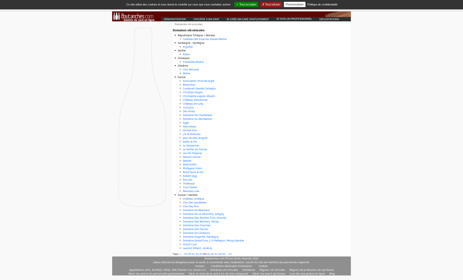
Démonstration (175, 19)
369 (224, 253)
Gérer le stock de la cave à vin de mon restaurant (219, 273)
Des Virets (189, 111)
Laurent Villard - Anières (197, 248)
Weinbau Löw (191, 191)
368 (220, 253)
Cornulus (188, 107)
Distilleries (249, 269)
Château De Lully (193, 103)
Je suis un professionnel (294, 18)
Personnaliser (295, 4)
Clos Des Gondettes (194, 202)
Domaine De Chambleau (197, 115)
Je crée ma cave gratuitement (247, 19)
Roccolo (187, 179)
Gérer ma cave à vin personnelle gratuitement (156, 273)
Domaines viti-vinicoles (224, 269)
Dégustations (329, 19)
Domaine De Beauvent (196, 210)
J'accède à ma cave (206, 19)
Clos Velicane (191, 69)
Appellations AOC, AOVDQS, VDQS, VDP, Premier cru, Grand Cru (168, 269)
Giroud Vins (190, 130)
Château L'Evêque (193, 198)
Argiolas (188, 46)
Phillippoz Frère (192, 168)
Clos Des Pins (191, 206)
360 (190, 253)
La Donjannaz (191, 145)
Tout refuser (272, 4)
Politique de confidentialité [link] (322, 4)
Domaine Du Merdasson (197, 119)
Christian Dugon (193, 92)
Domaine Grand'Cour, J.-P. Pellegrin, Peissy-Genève (213, 240)
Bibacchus (189, 84)
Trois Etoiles (190, 187)
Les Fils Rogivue (192, 153)
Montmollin (190, 164)
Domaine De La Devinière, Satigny (203, 214)
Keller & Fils (190, 141)
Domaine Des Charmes (197, 225)
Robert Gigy (190, 176)
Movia (186, 73)
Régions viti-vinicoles (273, 269)
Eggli (186, 122)
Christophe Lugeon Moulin (199, 96)
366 (212, 253)
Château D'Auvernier (195, 100)
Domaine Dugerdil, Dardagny (200, 236)
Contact (199, 266)
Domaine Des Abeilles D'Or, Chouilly (204, 217)
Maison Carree (192, 157)
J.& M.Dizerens (192, 134)
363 (201, 253)
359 (186, 253)
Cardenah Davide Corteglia (199, 88)
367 (216, 253)
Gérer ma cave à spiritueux (269, 273)
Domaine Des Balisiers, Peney (201, 221)
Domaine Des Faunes (195, 229)
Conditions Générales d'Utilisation (231, 266)
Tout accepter (247, 4)
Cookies (263, 266)
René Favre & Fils (193, 172)
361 (194, 253)
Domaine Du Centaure (196, 233)
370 (230, 253)
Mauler (187, 160)
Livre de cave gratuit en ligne (308, 273)
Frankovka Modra (193, 62)
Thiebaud (188, 183)
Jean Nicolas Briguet (195, 138)
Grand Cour (190, 244)
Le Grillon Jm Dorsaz (195, 149)
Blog (332, 273)
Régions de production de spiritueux (311, 269)
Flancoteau (189, 126)
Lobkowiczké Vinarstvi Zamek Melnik (205, 39)
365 (209, 253)
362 (197, 253)
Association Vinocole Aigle (198, 81)
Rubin (186, 54)
